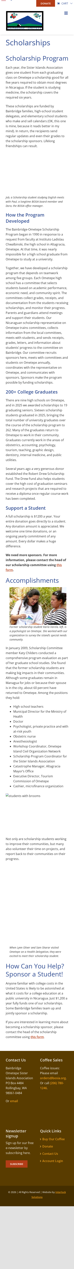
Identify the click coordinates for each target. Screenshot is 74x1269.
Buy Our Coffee (53, 1139)
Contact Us (50, 1154)
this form (37, 1037)
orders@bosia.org (53, 1078)
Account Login (52, 1161)
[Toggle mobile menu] (66, 13)
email (14, 1101)
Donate (47, 1146)
